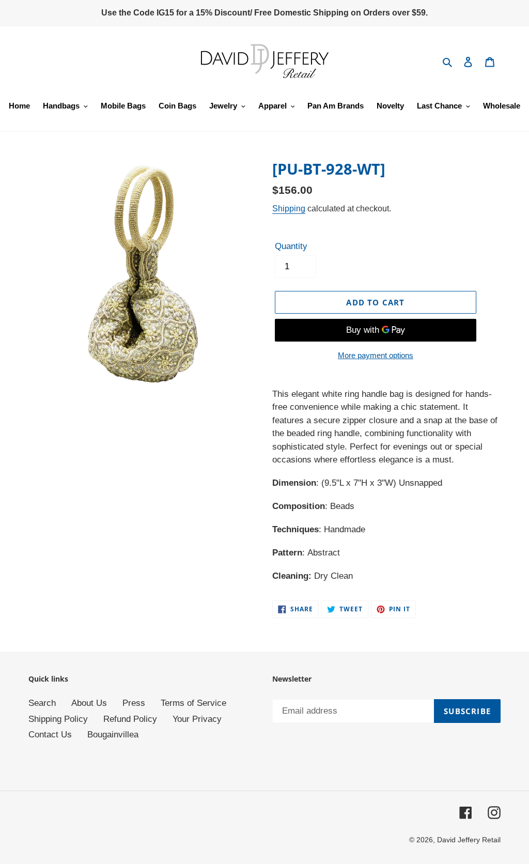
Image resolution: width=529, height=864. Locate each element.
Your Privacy (197, 719)
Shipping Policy (58, 719)
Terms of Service (193, 703)
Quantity (291, 246)
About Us (89, 703)
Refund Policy (130, 719)
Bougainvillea (112, 734)
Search (42, 703)
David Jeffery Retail (469, 840)
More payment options (375, 355)
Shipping (288, 208)
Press (133, 703)
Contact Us (50, 734)
